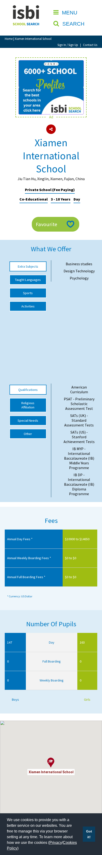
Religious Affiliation (27, 405)
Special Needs (28, 420)
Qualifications (28, 390)
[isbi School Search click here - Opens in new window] (51, 62)
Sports (28, 293)
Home (9, 39)
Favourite (46, 224)
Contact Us (90, 45)
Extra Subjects (28, 266)
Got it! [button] (89, 834)
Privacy (55, 843)
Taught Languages (28, 280)
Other (28, 434)
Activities (28, 306)
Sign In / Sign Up (67, 45)
